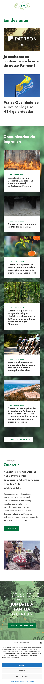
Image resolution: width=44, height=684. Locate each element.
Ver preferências (22, 676)
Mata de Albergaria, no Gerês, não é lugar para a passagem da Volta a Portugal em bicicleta (21, 366)
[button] (41, 643)
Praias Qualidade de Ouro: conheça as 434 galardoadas (21, 107)
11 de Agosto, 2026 (16, 359)
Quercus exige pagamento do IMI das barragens (22, 225)
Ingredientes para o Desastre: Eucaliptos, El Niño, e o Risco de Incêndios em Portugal (20, 182)
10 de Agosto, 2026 (16, 405)
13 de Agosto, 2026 (16, 308)
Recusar (22, 671)
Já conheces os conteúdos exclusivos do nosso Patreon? (21, 61)
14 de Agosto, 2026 (16, 262)
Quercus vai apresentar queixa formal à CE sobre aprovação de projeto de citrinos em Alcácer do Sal (22, 268)
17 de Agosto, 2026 (16, 221)
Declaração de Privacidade (27, 681)
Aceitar (22, 665)
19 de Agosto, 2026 (16, 175)
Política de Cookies (14, 681)
